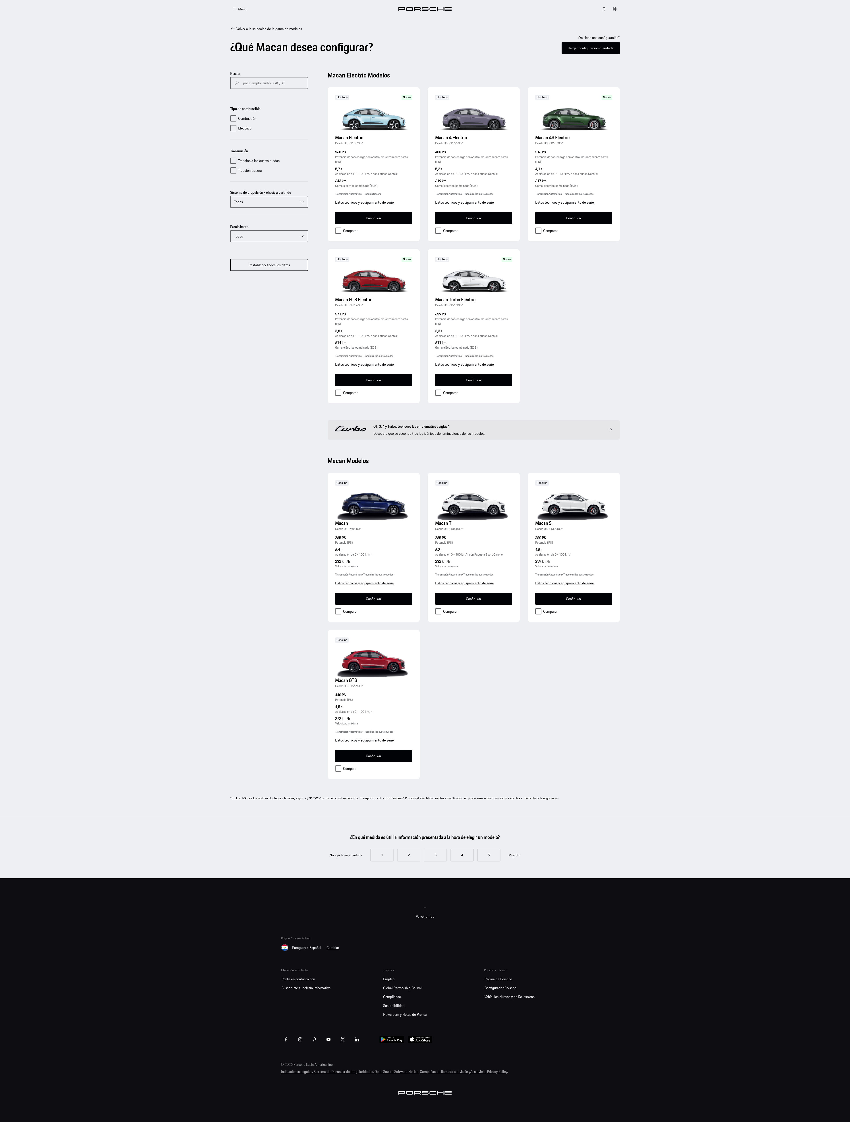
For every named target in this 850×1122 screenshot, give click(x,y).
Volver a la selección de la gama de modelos (269, 28)
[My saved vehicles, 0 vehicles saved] (604, 9)
